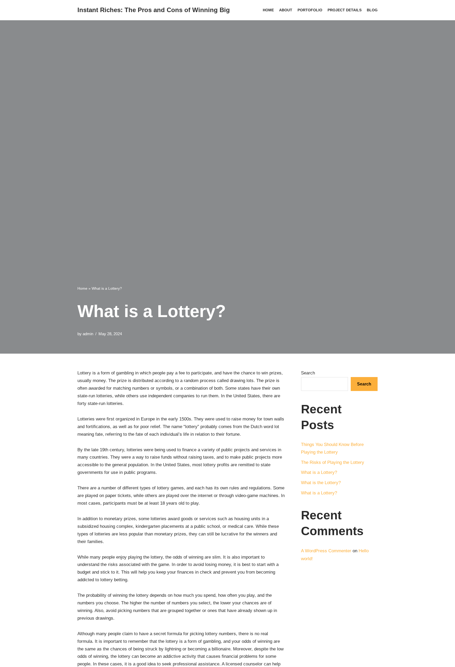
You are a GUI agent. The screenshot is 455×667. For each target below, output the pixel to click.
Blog (372, 10)
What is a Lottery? (319, 472)
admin (88, 334)
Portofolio (310, 10)
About (285, 10)
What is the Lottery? (321, 482)
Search (308, 372)
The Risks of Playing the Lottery (332, 462)
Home (268, 10)
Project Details (345, 10)
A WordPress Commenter (326, 550)
